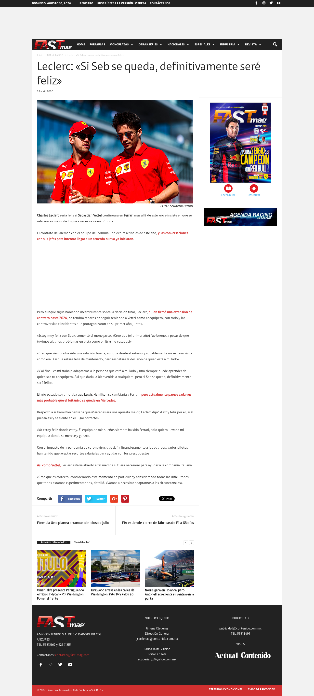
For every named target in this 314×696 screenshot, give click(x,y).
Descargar (254, 195)
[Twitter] (271, 3)
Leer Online (228, 195)
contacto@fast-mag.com (72, 655)
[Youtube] (279, 3)
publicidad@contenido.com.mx (240, 628)
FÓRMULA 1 (97, 44)
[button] (275, 44)
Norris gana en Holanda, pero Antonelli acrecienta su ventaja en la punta (169, 594)
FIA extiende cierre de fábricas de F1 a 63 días (158, 523)
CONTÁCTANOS (160, 3)
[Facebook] (257, 3)
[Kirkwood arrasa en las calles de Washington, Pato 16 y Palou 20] (115, 568)
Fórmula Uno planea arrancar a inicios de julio (73, 523)
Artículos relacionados (53, 542)
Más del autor (82, 542)
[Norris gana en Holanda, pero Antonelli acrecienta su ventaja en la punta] (169, 568)
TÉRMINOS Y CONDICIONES (225, 689)
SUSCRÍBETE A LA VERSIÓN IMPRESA (121, 3)
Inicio (40, 55)
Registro (86, 3)
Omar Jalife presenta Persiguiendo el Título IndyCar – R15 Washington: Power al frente (60, 594)
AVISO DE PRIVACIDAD (261, 689)
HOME (81, 44)
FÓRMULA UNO (55, 55)
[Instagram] (264, 3)
